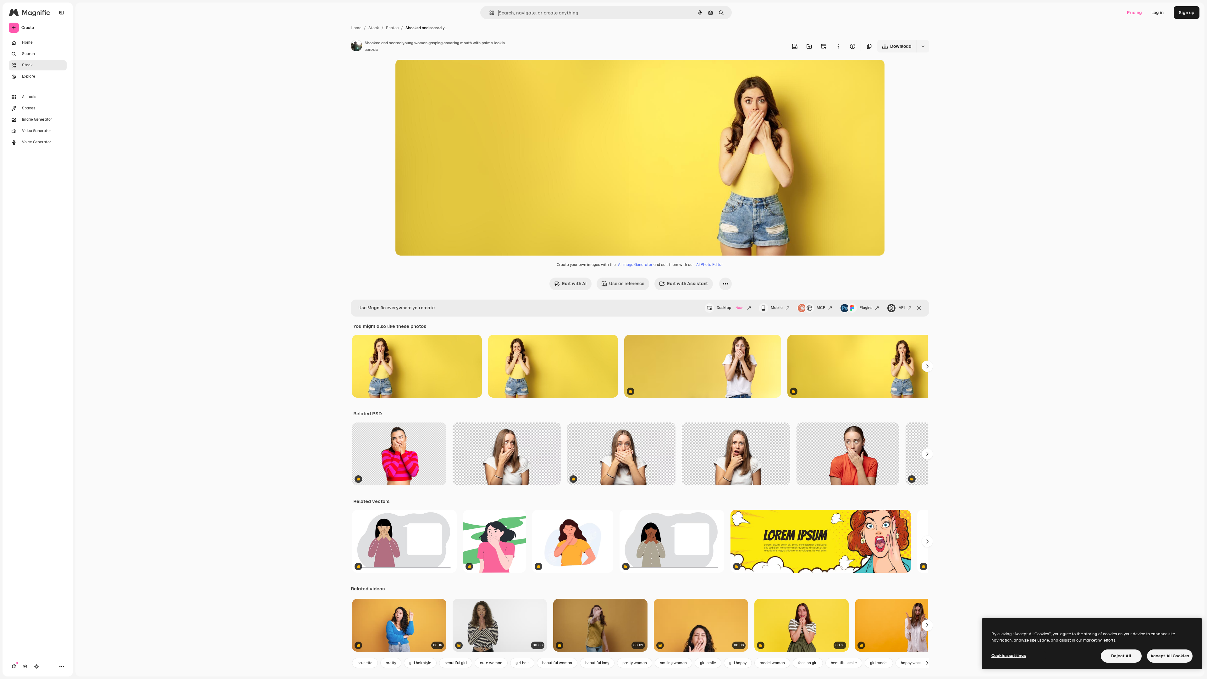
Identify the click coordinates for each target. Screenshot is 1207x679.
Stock (373, 27)
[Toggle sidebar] (62, 13)
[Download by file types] (923, 46)
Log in (1157, 12)
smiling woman (673, 662)
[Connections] (14, 666)
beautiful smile (844, 662)
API (902, 307)
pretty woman (634, 662)
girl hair (522, 662)
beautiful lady (597, 662)
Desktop (729, 307)
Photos (392, 27)
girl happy (738, 662)
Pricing (1134, 12)
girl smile (708, 662)
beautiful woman (557, 662)
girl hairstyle (420, 662)
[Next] (927, 366)
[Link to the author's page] (356, 46)
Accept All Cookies (1169, 656)
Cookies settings (1008, 655)
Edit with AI (574, 283)
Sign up (1186, 12)
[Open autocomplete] (489, 12)
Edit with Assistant (687, 283)
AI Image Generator (635, 264)
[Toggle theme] (36, 666)
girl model (879, 662)
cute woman (491, 662)
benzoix (371, 49)
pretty (391, 662)
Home (356, 27)
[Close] (919, 308)
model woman (772, 662)
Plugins (865, 307)
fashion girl (808, 662)
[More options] (838, 46)
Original (435, 72)
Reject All (1121, 656)
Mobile (777, 307)
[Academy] (25, 666)
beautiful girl (455, 662)
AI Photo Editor (709, 264)
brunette (364, 662)
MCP (821, 307)
